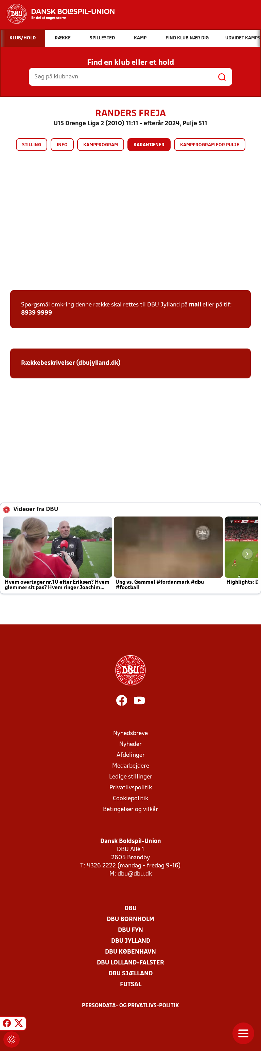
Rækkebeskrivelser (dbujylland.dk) (71, 363)
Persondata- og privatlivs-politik (130, 1005)
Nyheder (130, 744)
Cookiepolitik (130, 799)
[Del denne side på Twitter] (18, 1024)
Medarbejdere (130, 766)
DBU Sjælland (130, 974)
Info (62, 145)
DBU (130, 909)
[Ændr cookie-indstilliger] (11, 1039)
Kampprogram (100, 145)
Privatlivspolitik (130, 788)
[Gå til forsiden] (57, 14)
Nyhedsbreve (130, 733)
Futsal (130, 985)
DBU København (130, 952)
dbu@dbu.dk (135, 874)
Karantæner (149, 145)
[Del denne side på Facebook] (7, 1024)
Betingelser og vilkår (130, 809)
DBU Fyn (130, 930)
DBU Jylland (130, 941)
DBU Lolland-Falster (130, 963)
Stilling (31, 145)
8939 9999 (36, 313)
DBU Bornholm (130, 919)
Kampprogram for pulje (209, 145)
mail (195, 305)
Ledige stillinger (130, 777)
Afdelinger (131, 755)
